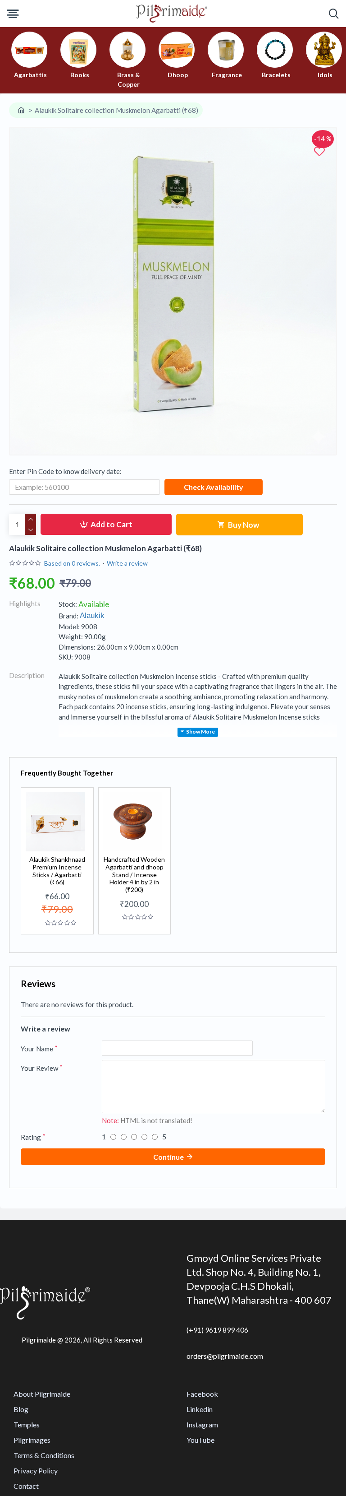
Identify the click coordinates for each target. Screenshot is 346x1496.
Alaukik (92, 615)
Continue (168, 1156)
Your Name (37, 1049)
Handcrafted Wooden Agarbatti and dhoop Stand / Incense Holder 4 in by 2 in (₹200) (134, 874)
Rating (31, 1137)
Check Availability (213, 487)
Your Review (39, 1068)
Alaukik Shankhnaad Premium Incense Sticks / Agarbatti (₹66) (57, 871)
